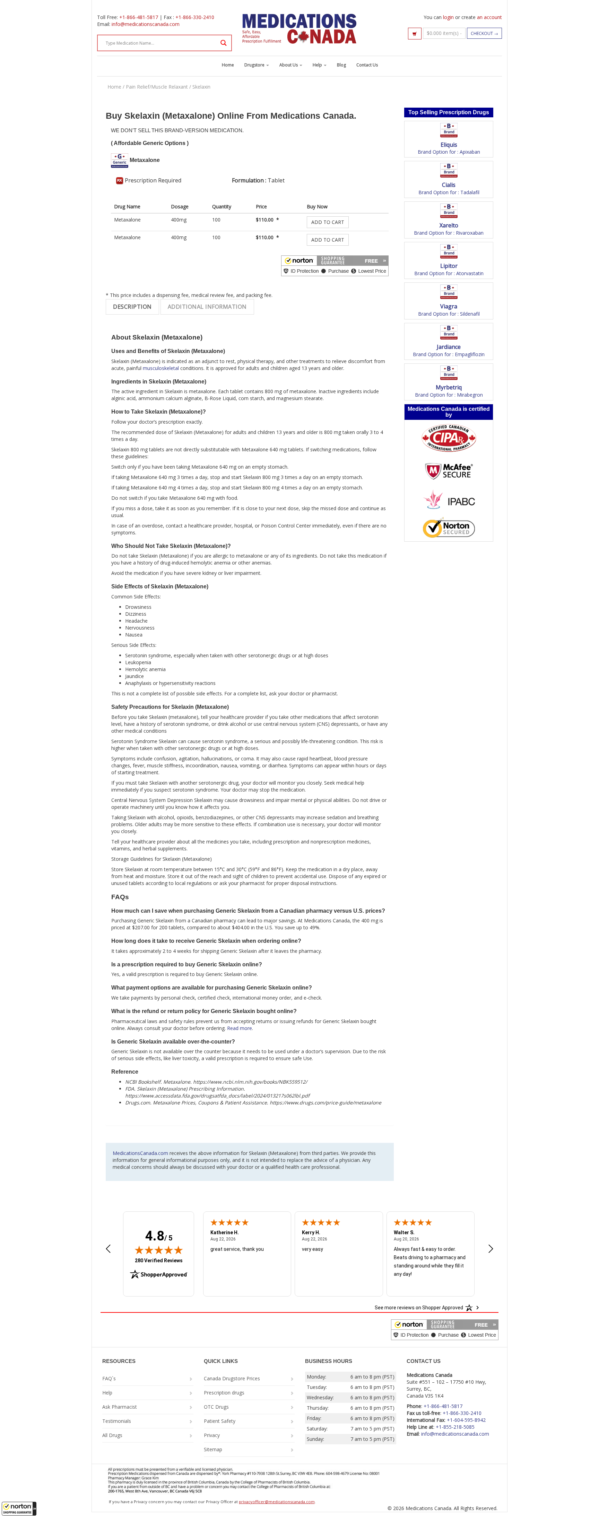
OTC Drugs (216, 1406)
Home (228, 65)
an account (489, 17)
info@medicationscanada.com (146, 24)
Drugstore (255, 65)
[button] (19, 1509)
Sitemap (213, 1449)
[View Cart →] (415, 33)
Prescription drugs (224, 1392)
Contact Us (367, 65)
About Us (289, 65)
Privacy (212, 1435)
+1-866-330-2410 (194, 17)
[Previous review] (108, 1249)
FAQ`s (109, 1378)
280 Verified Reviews (159, 1260)
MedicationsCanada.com (140, 1153)
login (448, 17)
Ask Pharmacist (119, 1406)
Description (132, 306)
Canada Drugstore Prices (232, 1378)
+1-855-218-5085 (455, 1427)
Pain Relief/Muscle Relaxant (157, 86)
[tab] (132, 307)
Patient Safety (219, 1421)
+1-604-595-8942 (466, 1420)
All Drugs (112, 1435)
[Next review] (490, 1249)
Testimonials (116, 1421)
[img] (158, 1249)
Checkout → (484, 33)
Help (318, 65)
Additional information (207, 306)
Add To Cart (327, 222)
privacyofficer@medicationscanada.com (277, 1501)
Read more (239, 1028)
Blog (341, 65)
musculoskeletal (161, 368)
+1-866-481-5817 (138, 17)
